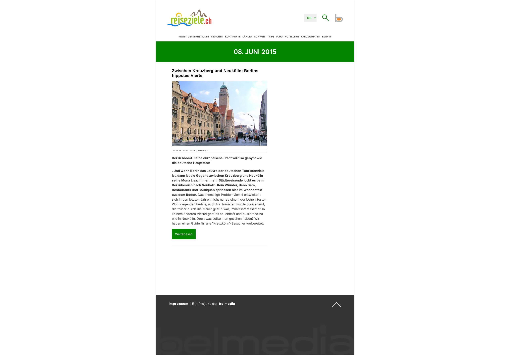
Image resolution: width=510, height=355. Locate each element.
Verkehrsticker (198, 36)
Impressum (178, 304)
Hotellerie (292, 36)
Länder (247, 36)
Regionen (217, 36)
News (182, 36)
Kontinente (232, 36)
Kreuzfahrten (310, 36)
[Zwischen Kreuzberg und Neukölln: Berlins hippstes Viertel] (219, 113)
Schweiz (259, 36)
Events (327, 36)
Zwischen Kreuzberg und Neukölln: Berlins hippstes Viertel (215, 73)
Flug (279, 36)
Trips (270, 36)
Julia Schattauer (198, 150)
